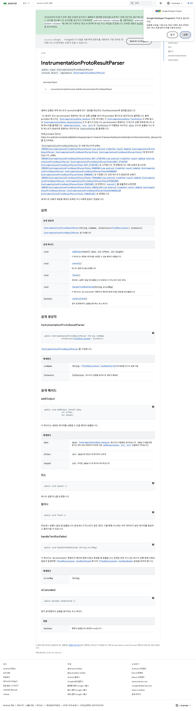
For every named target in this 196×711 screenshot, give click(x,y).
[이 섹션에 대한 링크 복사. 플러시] (51, 504)
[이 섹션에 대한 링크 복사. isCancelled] (58, 590)
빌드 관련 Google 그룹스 (77, 690)
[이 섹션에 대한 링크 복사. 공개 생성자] (59, 317)
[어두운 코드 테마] (153, 333)
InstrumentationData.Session (75, 119)
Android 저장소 (9, 668)
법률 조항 (30, 705)
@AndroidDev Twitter (76, 673)
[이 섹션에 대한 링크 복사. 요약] (49, 210)
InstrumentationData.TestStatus (124, 119)
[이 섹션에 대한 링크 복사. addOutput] (57, 399)
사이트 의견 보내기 (70, 705)
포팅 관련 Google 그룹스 (77, 694)
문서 (25, 3)
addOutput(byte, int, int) (78, 125)
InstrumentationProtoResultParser (61, 228)
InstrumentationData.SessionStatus (63, 122)
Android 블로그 (73, 677)
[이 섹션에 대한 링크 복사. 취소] (48, 475)
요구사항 (6, 673)
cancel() (111, 184)
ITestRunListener (120, 228)
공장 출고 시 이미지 (10, 686)
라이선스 (40, 705)
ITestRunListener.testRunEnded (116, 561)
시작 (185, 35)
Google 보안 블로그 (75, 681)
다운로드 (6, 677)
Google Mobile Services (142, 686)
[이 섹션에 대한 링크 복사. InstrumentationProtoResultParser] (87, 325)
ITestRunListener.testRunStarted (99, 366)
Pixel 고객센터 (137, 673)
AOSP (43, 53)
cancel (75, 263)
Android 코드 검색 (44, 3)
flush (75, 275)
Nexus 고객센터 (138, 677)
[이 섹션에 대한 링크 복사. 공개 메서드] (59, 390)
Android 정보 (8, 705)
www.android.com (140, 681)
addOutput (77, 251)
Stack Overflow (138, 690)
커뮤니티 (20, 705)
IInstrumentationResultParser (89, 73)
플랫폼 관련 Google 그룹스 (78, 686)
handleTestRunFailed (83, 287)
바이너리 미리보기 (10, 681)
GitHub (6, 694)
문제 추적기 (136, 694)
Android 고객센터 (139, 668)
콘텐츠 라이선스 (74, 645)
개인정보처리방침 (53, 705)
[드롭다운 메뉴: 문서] (30, 3)
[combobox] (142, 3)
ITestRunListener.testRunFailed (74, 561)
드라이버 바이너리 (10, 690)
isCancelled (78, 298)
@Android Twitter (74, 668)
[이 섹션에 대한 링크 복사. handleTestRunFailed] (69, 536)
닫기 (172, 35)
